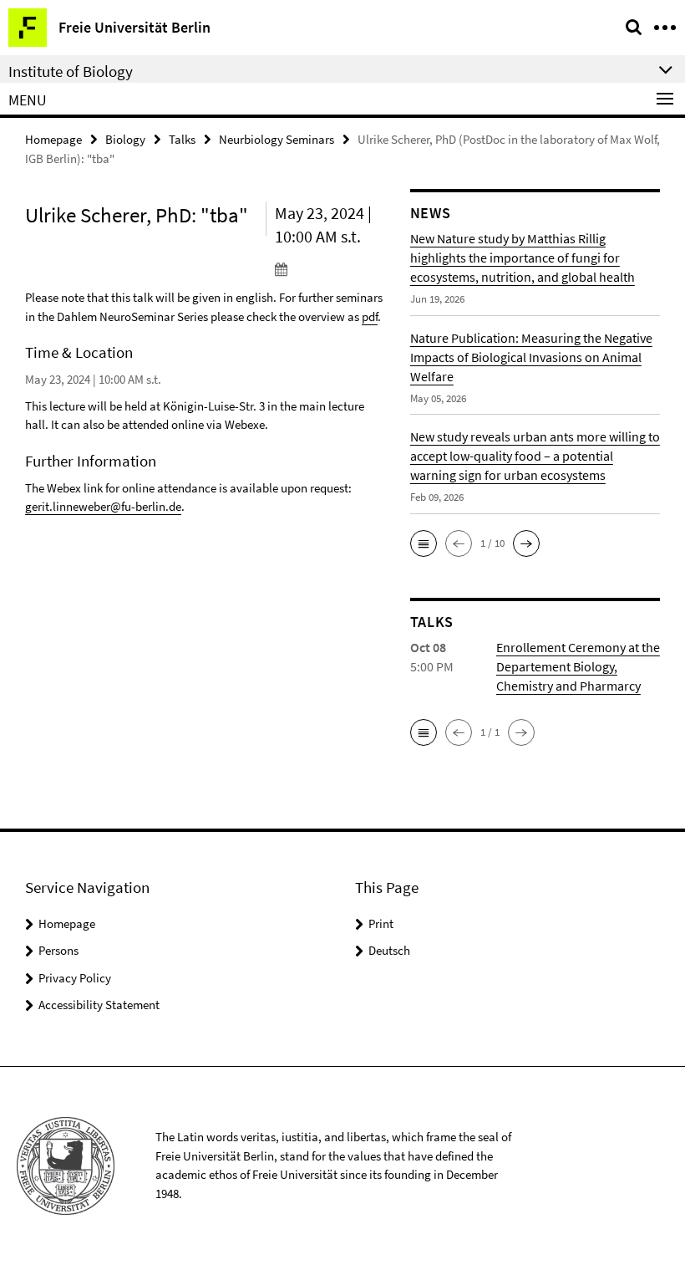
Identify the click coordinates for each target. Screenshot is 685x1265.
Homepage (53, 139)
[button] (423, 543)
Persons (58, 950)
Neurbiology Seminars (276, 139)
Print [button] (380, 923)
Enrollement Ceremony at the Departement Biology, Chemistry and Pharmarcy (578, 666)
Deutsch (389, 950)
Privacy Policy (74, 978)
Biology (125, 139)
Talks (182, 139)
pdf (370, 316)
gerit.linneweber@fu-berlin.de (103, 506)
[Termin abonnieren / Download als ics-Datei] (330, 268)
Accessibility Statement (99, 1005)
